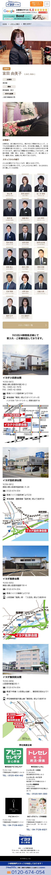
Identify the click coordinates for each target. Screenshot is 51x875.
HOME (5, 24)
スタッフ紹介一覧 (25, 325)
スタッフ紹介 (15, 24)
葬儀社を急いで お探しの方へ (37, 4)
